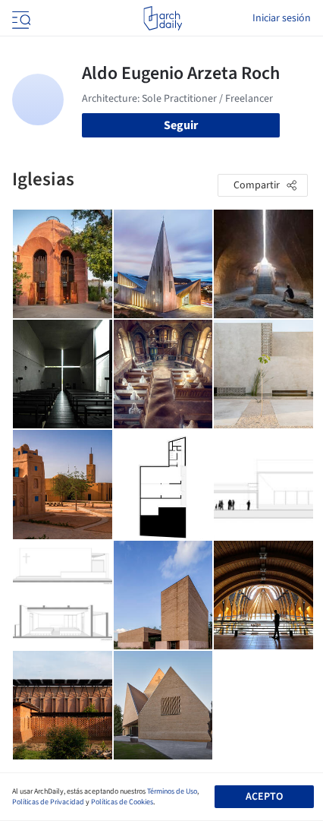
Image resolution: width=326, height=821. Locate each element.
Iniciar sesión (281, 18)
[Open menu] (19, 18)
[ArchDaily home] (162, 18)
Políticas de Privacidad (48, 802)
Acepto (264, 796)
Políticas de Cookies (122, 802)
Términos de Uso (172, 791)
